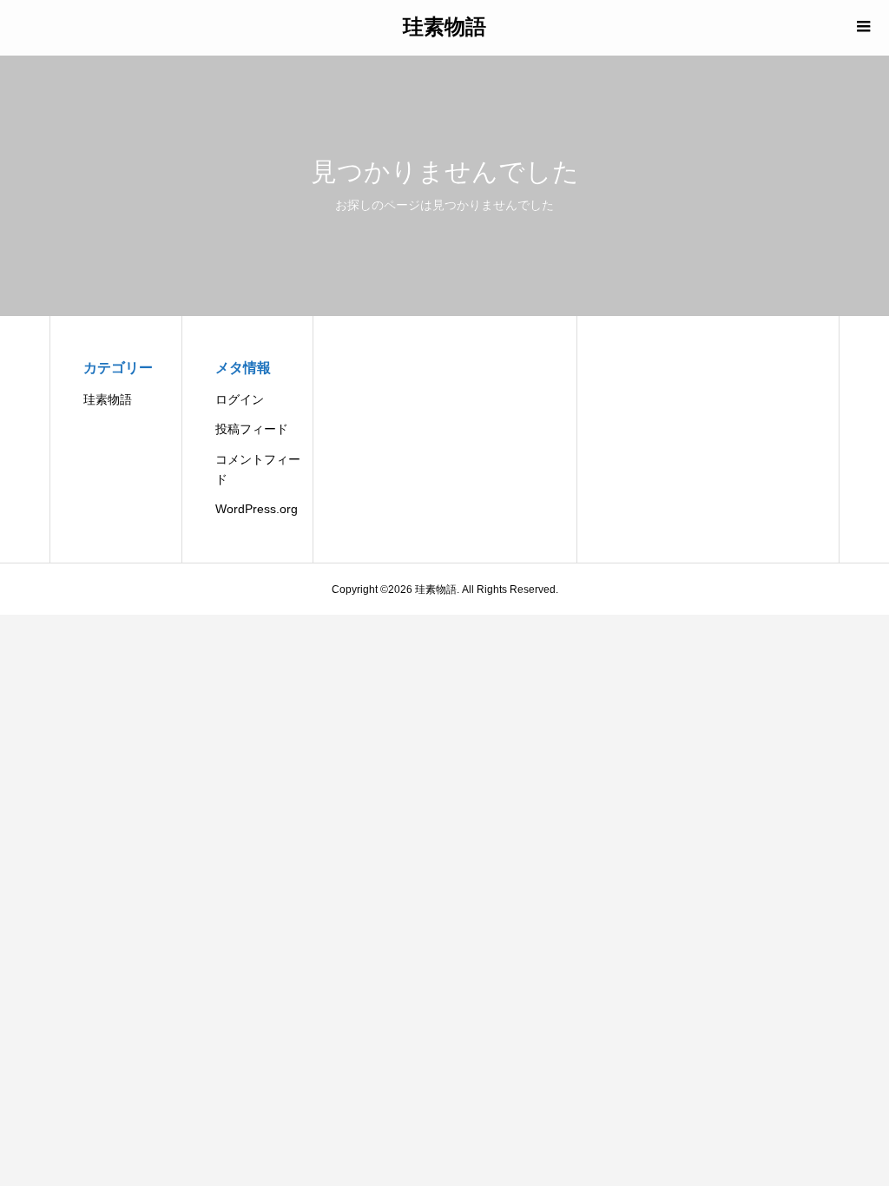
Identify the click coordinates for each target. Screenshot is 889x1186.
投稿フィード (251, 429)
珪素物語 (444, 25)
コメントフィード (257, 469)
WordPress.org (256, 509)
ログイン (239, 399)
